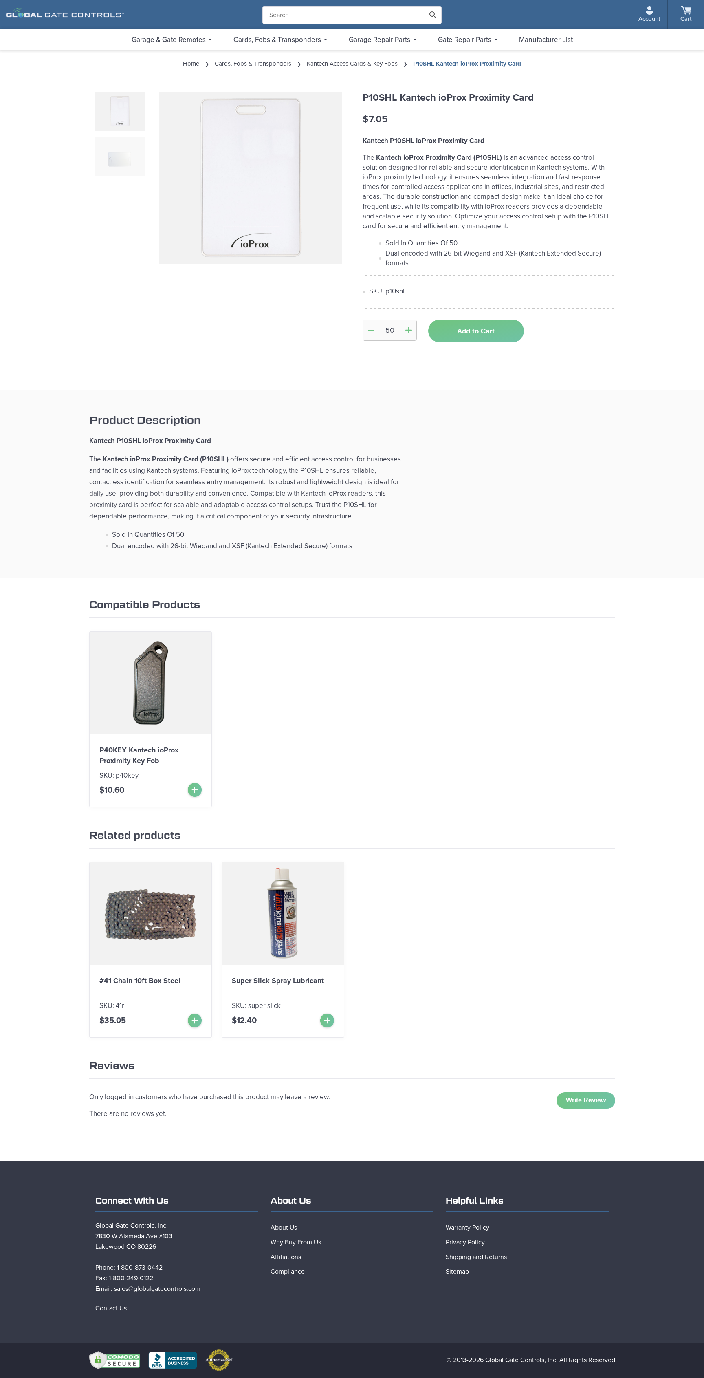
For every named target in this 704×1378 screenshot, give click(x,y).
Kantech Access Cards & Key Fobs (352, 63)
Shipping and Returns (476, 1257)
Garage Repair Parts (379, 39)
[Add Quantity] (409, 330)
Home (191, 63)
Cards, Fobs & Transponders (277, 39)
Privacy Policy (465, 1242)
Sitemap (457, 1272)
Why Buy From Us (296, 1242)
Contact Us (111, 1308)
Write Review (586, 1100)
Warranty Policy (467, 1228)
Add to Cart (476, 331)
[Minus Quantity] (371, 330)
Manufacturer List (546, 39)
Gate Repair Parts (464, 39)
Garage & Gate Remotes (169, 39)
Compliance (288, 1272)
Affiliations (286, 1257)
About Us (284, 1228)
